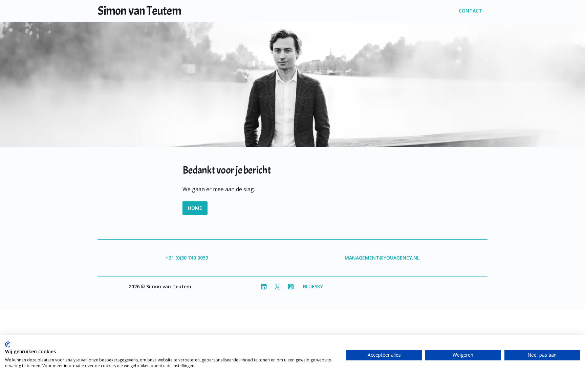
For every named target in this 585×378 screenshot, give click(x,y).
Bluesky (313, 286)
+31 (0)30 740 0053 (187, 257)
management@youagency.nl (382, 257)
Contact (470, 10)
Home (195, 208)
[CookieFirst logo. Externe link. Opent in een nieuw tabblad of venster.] (7, 344)
